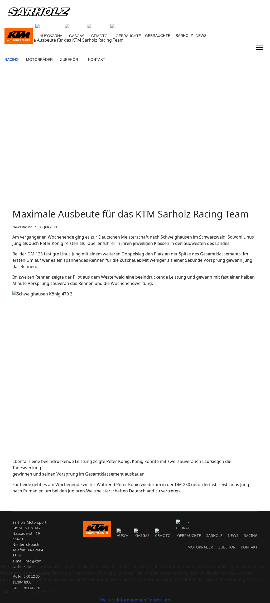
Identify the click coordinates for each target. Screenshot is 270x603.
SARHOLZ (184, 35)
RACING (11, 59)
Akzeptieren (15, 592)
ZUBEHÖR (69, 59)
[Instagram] (244, 51)
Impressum (158, 600)
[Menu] (259, 48)
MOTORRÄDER (39, 59)
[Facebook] (244, 44)
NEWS (201, 35)
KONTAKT (96, 59)
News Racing (22, 227)
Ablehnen (44, 592)
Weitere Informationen (123, 600)
